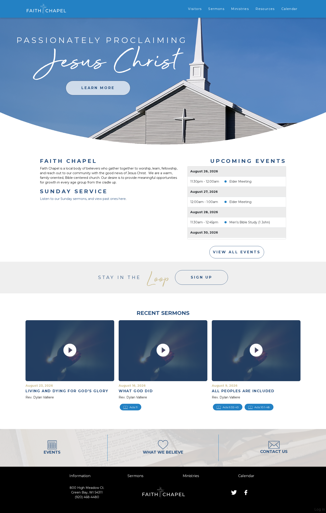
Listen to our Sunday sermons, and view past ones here (83, 199)
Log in (319, 509)
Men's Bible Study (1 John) (249, 222)
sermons (135, 476)
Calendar (289, 9)
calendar (246, 476)
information (79, 476)
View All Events (237, 252)
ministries (191, 476)
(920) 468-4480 (87, 497)
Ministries (240, 9)
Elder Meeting (240, 181)
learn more (98, 88)
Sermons (216, 9)
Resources (265, 9)
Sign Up (201, 277)
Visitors (195, 9)
